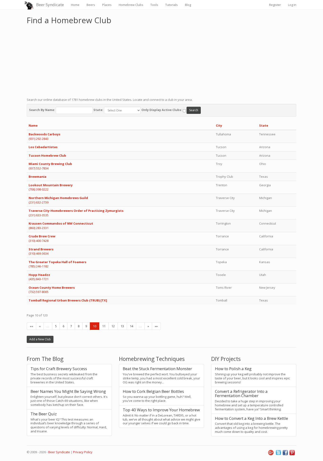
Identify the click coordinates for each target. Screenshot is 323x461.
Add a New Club (40, 339)
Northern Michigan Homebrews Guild (58, 198)
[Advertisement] (161, 60)
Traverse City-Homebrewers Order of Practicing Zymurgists (76, 210)
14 (131, 326)
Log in (292, 5)
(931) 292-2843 (38, 139)
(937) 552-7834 (38, 168)
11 (103, 326)
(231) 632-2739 (38, 202)
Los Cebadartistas (43, 147)
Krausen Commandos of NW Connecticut (61, 223)
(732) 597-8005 (38, 292)
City (219, 125)
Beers (91, 5)
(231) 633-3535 (38, 215)
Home (75, 5)
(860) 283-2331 (38, 228)
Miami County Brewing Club (50, 164)
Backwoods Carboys (44, 134)
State (263, 125)
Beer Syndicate (50, 4)
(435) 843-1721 (38, 279)
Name (33, 125)
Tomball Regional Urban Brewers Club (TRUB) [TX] (68, 300)
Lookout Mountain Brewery (51, 185)
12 (113, 326)
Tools (154, 5)
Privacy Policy (82, 452)
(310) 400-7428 (38, 241)
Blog (188, 5)
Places (107, 5)
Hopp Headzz (39, 275)
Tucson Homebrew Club (47, 155)
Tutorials (171, 5)
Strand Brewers (41, 249)
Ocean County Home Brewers (52, 287)
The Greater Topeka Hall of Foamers (57, 262)
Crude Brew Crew (42, 236)
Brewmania (37, 176)
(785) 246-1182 (38, 266)
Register (275, 5)
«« (31, 326)
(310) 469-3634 (38, 253)
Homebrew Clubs (131, 5)
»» (156, 326)
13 (122, 326)
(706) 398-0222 (38, 189)
